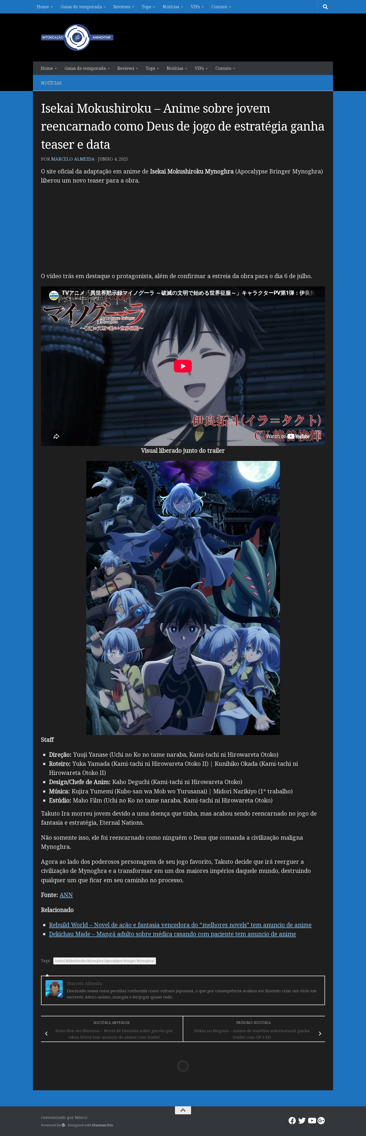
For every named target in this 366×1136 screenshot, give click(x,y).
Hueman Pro (102, 1125)
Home (43, 7)
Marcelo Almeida (73, 159)
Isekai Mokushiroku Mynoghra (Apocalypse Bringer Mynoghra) (104, 961)
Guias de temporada (81, 7)
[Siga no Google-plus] (321, 1120)
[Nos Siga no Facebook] (292, 1120)
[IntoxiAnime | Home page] (77, 37)
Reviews (121, 7)
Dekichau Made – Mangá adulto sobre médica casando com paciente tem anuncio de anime (172, 934)
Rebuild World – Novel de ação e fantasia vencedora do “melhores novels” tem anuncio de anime (180, 925)
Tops (146, 7)
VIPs (195, 7)
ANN (66, 895)
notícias (51, 83)
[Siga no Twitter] (302, 1120)
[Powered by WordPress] (63, 1125)
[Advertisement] (183, 228)
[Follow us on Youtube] (311, 1120)
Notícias (171, 7)
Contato (219, 7)
